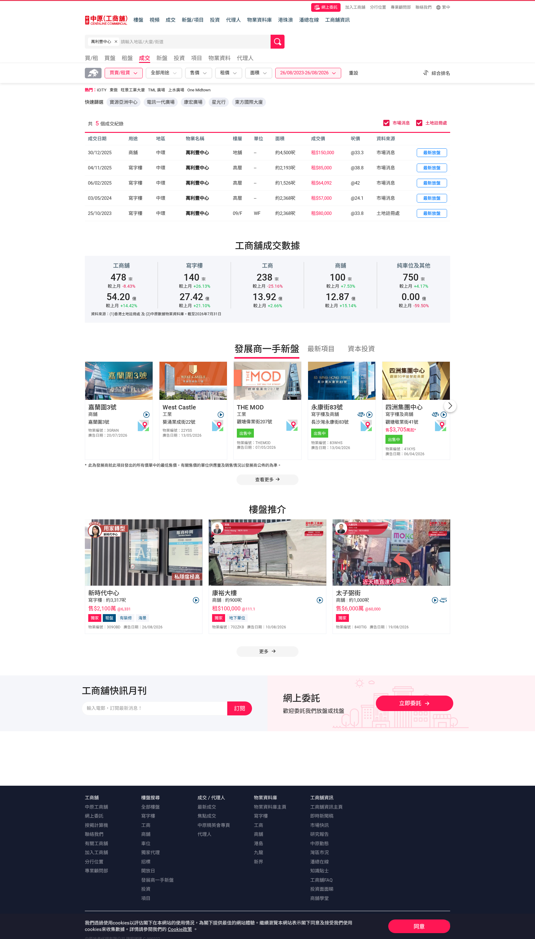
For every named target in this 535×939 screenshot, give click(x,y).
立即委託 (410, 703)
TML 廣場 (156, 90)
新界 (258, 862)
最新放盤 (432, 152)
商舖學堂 (319, 898)
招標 (145, 862)
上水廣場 (176, 90)
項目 (145, 898)
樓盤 (138, 20)
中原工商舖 (96, 807)
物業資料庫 (259, 20)
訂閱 (239, 708)
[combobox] (196, 43)
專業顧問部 (401, 7)
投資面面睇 (321, 889)
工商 (145, 825)
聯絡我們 (423, 7)
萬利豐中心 (197, 152)
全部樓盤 (150, 807)
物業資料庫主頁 (270, 807)
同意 (419, 926)
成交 (171, 20)
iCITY (102, 90)
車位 (145, 843)
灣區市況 (319, 852)
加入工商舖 (355, 7)
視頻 (154, 20)
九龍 (258, 852)
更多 (264, 651)
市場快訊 (319, 825)
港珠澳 (285, 20)
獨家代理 (150, 852)
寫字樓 (148, 816)
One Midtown (199, 90)
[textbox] (196, 41)
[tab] (93, 59)
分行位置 (378, 7)
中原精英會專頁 (214, 825)
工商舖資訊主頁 (326, 807)
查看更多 (264, 480)
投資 (215, 20)
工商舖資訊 (337, 20)
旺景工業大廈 (133, 90)
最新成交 (207, 807)
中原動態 (319, 843)
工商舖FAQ (321, 880)
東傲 (114, 90)
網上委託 (329, 7)
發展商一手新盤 (157, 880)
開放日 (148, 871)
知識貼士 (319, 871)
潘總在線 (309, 20)
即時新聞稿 (321, 816)
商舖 (145, 834)
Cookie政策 (180, 929)
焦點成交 (207, 816)
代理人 (233, 20)
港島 (258, 843)
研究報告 (319, 834)
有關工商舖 (96, 843)
